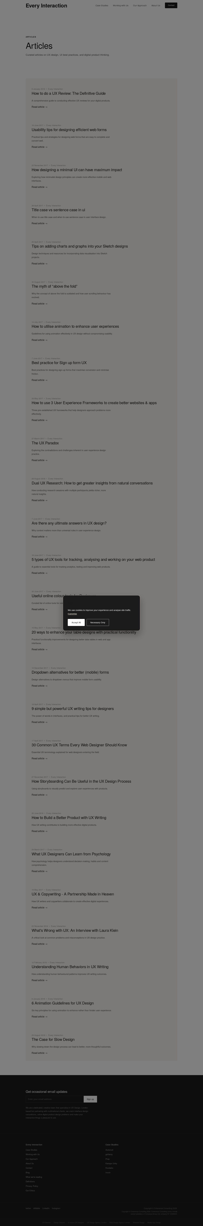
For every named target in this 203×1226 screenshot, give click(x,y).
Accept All (76, 622)
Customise (72, 613)
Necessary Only (97, 622)
